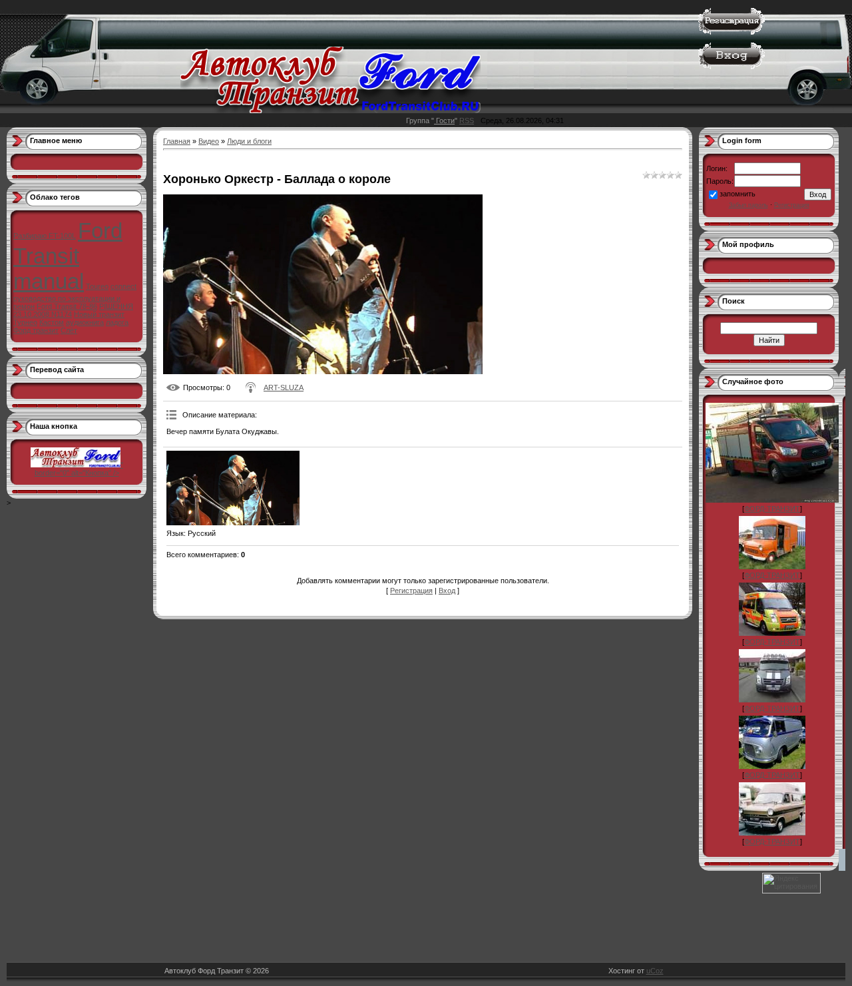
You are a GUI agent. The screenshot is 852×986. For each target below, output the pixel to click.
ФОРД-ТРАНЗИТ (772, 509)
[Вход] (731, 67)
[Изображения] (233, 488)
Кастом (51, 322)
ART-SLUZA (284, 387)
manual (48, 281)
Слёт (69, 330)
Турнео (25, 322)
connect (123, 286)
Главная (176, 141)
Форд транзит (36, 330)
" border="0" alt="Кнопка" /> (79, 469)
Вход (447, 591)
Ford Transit (67, 243)
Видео (208, 141)
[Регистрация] (731, 32)
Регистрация (411, 591)
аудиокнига (85, 322)
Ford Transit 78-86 (67, 306)
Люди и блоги (249, 141)
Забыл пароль (748, 205)
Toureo (97, 286)
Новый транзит (99, 314)
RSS (466, 120)
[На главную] (330, 111)
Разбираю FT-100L (44, 236)
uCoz (655, 971)
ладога (117, 322)
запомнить (737, 194)
